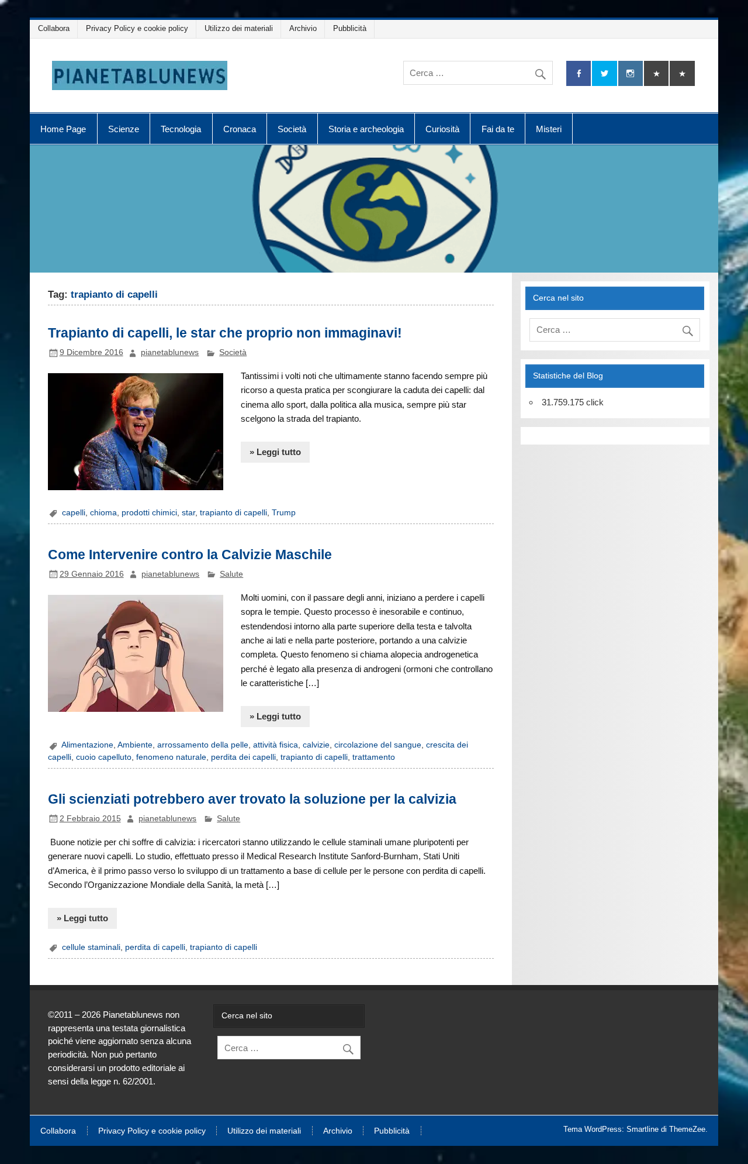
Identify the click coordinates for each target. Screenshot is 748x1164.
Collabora (54, 28)
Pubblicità (349, 28)
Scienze (123, 129)
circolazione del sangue (377, 745)
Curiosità (442, 129)
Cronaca (239, 129)
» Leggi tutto (275, 452)
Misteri (549, 129)
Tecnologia (181, 129)
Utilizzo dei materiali (239, 28)
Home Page (63, 129)
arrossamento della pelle (202, 745)
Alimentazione (87, 745)
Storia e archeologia (366, 129)
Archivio (303, 28)
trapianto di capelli (233, 512)
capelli (73, 512)
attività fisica (275, 745)
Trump (284, 512)
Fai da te (498, 129)
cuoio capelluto (103, 757)
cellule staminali (91, 947)
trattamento (373, 757)
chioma (103, 512)
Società (292, 129)
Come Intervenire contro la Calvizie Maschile (190, 554)
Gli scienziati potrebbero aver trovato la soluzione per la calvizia (252, 799)
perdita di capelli (155, 947)
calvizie (316, 745)
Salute (231, 574)
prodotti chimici (149, 512)
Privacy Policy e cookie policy (137, 28)
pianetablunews (170, 352)
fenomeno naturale (171, 757)
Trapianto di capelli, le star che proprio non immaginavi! (225, 332)
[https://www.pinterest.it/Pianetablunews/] (656, 73)
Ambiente (135, 745)
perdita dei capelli (243, 757)
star (188, 512)
